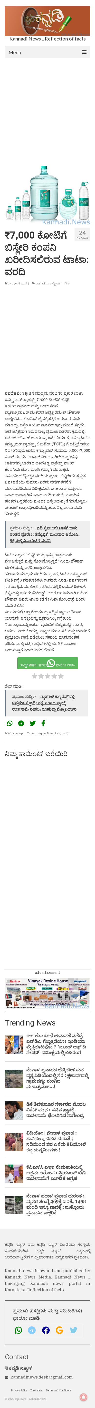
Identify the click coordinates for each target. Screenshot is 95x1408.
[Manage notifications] (83, 1397)
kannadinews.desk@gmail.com (41, 1377)
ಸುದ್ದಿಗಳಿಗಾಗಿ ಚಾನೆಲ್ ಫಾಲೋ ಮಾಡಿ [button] (47, 665)
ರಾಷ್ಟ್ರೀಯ (55, 283)
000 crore (12, 733)
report (22, 733)
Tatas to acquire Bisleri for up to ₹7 (47, 733)
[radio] (34, 677)
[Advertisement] (47, 108)
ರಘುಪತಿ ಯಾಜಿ (19, 283)
